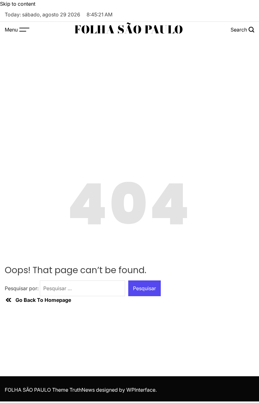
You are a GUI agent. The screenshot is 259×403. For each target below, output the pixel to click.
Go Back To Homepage (43, 300)
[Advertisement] (129, 85)
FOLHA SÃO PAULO (128, 29)
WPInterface (140, 390)
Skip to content (17, 4)
